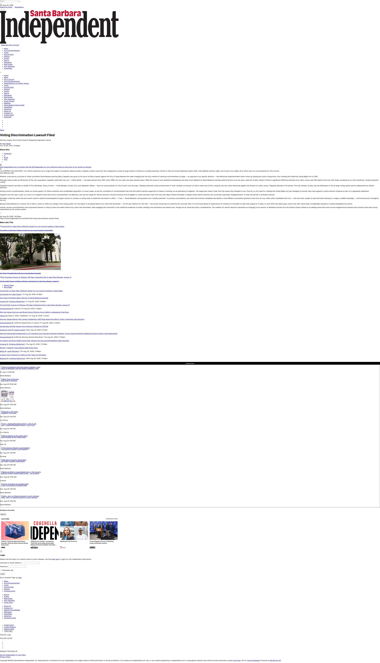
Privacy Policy (5, 657)
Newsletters (19, 7)
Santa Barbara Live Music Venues (16, 83)
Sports (6, 60)
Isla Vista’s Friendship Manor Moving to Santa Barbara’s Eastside (20, 273)
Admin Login (8, 631)
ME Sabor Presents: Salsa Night (13, 461)
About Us (7, 111)
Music (2, 351)
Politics (3, 316)
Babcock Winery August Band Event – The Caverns (20, 473)
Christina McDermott (17, 301)
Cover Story (8, 602)
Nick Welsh (6, 144)
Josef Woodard (13, 351)
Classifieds (8, 68)
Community (4, 294)
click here (236, 660)
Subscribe (5, 45)
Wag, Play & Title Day (9, 381)
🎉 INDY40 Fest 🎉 (8, 401)
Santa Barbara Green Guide (14, 105)
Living (6, 52)
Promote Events (10, 618)
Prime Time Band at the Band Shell (14, 485)
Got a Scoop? (14, 45)
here (57, 559)
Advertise (7, 109)
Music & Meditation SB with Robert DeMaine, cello (20, 369)
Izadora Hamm (19, 330)
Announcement (6, 309)
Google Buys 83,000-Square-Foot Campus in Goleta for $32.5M (24, 326)
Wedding (7, 103)
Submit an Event (6, 7)
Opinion (7, 56)
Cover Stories (9, 101)
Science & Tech (6, 330)
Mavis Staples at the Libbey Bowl (13, 437)
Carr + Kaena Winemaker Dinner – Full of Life (18, 425)
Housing (3, 301)
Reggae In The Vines (8, 413)
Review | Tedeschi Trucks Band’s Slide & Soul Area (19, 348)
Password (3, 566)
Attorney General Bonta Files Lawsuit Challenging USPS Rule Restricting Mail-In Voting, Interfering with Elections (42, 319)
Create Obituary (10, 627)
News (6, 49)
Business (3, 358)
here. (20, 578)
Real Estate (8, 64)
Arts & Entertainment (12, 51)
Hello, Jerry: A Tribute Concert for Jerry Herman (19, 497)
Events (6, 58)
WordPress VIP (275, 660)
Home (6, 75)
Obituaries (8, 62)
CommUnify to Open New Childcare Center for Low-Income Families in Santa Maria (26, 230)
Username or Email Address (10, 563)
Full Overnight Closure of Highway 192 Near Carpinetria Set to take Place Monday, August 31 (29, 281)
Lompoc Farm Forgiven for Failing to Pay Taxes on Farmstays (23, 355)
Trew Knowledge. (253, 660)
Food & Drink (9, 54)
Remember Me (7, 570)
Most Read (8, 287)
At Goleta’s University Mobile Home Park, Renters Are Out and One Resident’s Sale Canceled (34, 341)
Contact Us (8, 113)
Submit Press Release (12, 610)
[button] (15, 535)
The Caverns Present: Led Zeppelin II (14, 449)
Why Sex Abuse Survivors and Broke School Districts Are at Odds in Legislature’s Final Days (34, 312)
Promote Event (9, 591)
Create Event (9, 115)
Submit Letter (9, 629)
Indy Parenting (9, 66)
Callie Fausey (16, 294)
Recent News (9, 285)
